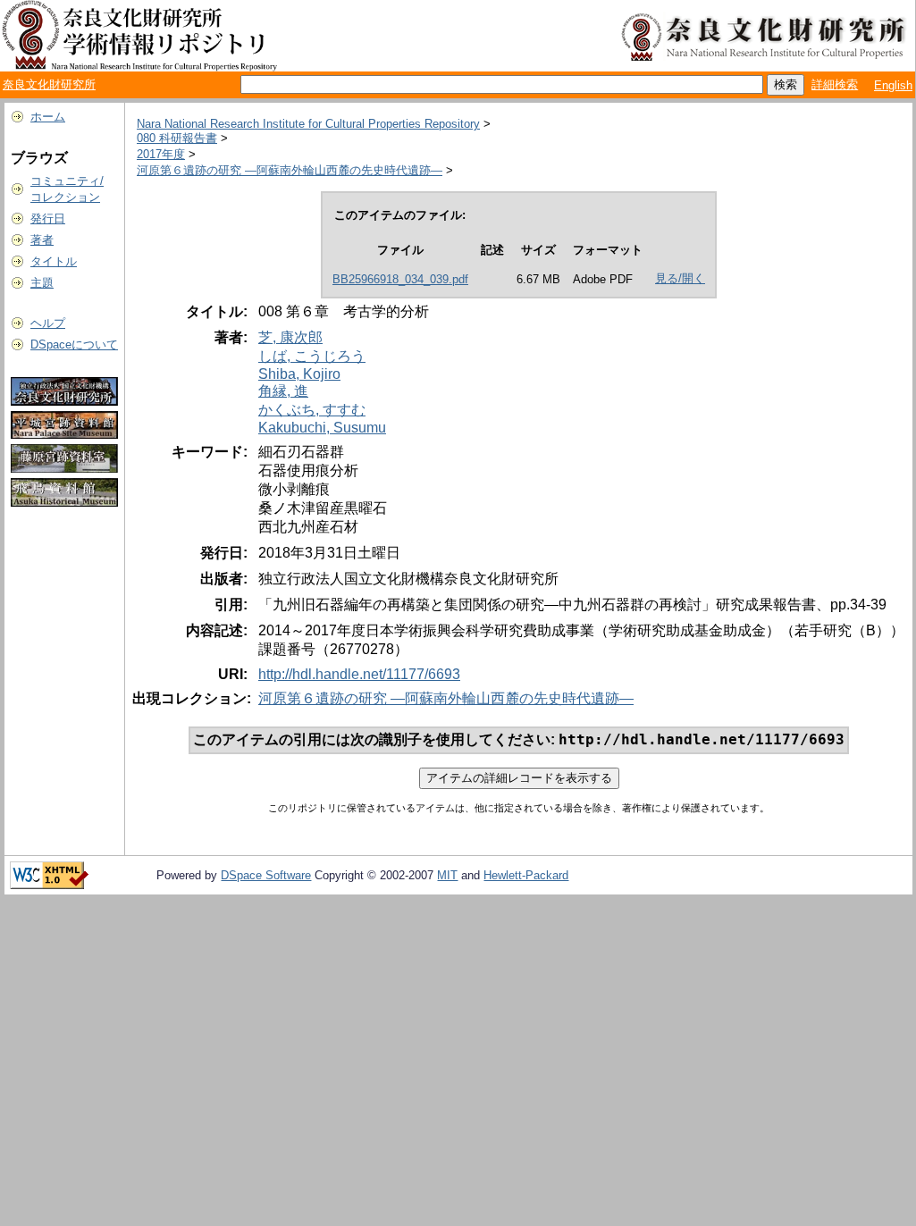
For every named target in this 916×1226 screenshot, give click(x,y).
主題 (42, 283)
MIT (447, 875)
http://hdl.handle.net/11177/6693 (359, 674)
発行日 (47, 218)
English (893, 85)
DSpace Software (266, 875)
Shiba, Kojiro (299, 374)
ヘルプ (47, 323)
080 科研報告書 (177, 138)
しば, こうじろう (312, 356)
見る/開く (680, 278)
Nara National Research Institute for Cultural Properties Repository (308, 123)
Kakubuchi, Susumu (322, 427)
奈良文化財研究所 (49, 84)
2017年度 (161, 154)
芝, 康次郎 (290, 337)
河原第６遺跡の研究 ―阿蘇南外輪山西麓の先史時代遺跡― (289, 170)
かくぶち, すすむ (312, 409)
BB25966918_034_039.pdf (400, 279)
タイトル (53, 261)
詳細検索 (834, 84)
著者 (42, 240)
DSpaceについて (74, 344)
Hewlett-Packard (525, 875)
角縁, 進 (283, 391)
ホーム (47, 116)
